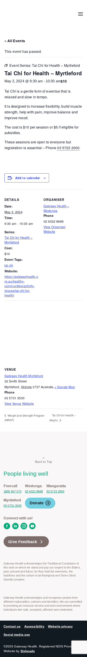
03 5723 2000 (68, 147)
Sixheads (28, 651)
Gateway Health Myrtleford (23, 376)
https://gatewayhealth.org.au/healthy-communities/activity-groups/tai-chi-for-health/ (21, 285)
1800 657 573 (12, 491)
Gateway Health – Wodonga (56, 208)
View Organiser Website (55, 229)
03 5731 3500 (12, 505)
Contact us (12, 626)
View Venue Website (19, 403)
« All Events (14, 40)
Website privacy (60, 626)
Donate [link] (37, 503)
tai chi (8, 265)
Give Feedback (22, 542)
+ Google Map (64, 387)
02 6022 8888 (34, 491)
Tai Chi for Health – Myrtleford (18, 239)
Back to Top (43, 461)
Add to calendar (27, 178)
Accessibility (34, 626)
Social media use (17, 634)
